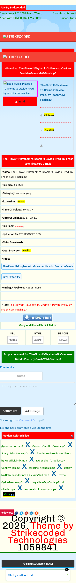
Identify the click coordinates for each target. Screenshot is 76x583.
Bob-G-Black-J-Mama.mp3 (40, 489)
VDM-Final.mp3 (11, 276)
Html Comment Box (25, 420)
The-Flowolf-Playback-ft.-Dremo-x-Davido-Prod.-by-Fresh (38, 266)
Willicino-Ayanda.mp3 (42, 467)
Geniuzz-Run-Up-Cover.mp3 (48, 446)
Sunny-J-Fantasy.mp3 (14, 453)
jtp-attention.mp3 (12, 446)
